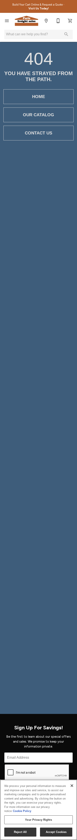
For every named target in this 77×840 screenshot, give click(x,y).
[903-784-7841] (58, 21)
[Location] (46, 21)
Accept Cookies (56, 832)
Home (38, 96)
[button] (7, 21)
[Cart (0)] (70, 21)
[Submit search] (66, 34)
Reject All (20, 832)
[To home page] (26, 20)
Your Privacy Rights (38, 819)
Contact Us (38, 133)
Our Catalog (38, 114)
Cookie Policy (22, 811)
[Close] (72, 785)
